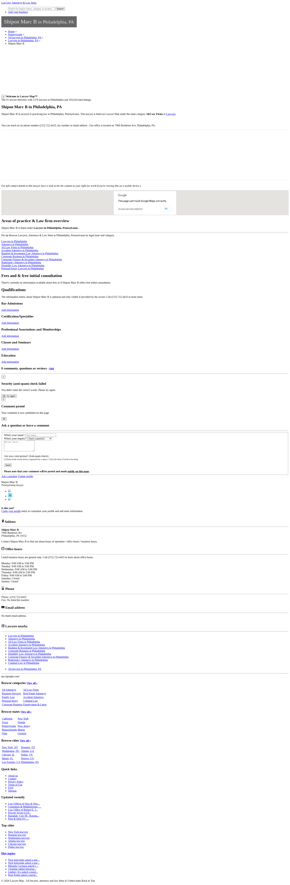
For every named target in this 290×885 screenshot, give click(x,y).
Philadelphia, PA (30, 762)
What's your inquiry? (15, 438)
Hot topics (8, 853)
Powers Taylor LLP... (19, 812)
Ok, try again (9, 396)
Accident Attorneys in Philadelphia (19, 250)
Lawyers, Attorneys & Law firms (18, 2)
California (7, 718)
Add (51, 368)
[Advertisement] (102, 71)
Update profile (25, 476)
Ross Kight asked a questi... (22, 875)
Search (60, 9)
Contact (12, 778)
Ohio (4, 733)
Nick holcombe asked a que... (23, 859)
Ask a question (9, 476)
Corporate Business (12, 704)
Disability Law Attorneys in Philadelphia (22, 265)
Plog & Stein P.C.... (18, 818)
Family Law (8, 697)
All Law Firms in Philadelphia (17, 247)
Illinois (21, 729)
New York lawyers (18, 831)
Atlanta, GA (27, 751)
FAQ (10, 787)
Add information (10, 310)
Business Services (11, 693)
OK (165, 208)
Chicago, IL (8, 754)
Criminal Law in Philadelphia (23, 663)
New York (23, 718)
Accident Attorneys (33, 697)
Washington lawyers (19, 838)
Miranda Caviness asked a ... (23, 866)
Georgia (22, 733)
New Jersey (24, 726)
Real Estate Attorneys (34, 693)
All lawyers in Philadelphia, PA (24, 37)
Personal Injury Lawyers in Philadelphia (22, 268)
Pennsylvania (15, 34)
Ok (4, 419)
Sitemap (12, 790)
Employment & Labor (34, 704)
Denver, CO (27, 758)
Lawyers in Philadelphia (14, 241)
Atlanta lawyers (16, 841)
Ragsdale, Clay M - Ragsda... (23, 815)
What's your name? (14, 435)
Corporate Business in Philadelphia (19, 256)
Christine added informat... (22, 869)
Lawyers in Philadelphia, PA (23, 40)
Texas (5, 722)
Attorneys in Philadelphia (14, 244)
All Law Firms (31, 689)
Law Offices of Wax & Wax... (24, 803)
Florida (21, 722)
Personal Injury (10, 700)
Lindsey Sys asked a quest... (23, 872)
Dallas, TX (27, 754)
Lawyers (170, 114)
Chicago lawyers (17, 844)
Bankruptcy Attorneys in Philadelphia (21, 262)
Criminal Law (30, 700)
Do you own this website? (130, 209)
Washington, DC (11, 751)
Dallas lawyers (16, 847)
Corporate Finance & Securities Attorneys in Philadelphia (31, 259)
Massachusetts (9, 729)
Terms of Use (15, 784)
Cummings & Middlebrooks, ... (24, 806)
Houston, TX (28, 747)
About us (13, 775)
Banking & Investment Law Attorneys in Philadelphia (29, 253)
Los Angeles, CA (11, 762)
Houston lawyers (17, 834)
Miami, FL (7, 758)
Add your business (18, 12)
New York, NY (10, 747)
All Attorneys (9, 689)
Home (11, 31)
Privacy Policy (15, 781)
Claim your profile (11, 511)
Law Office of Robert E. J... (23, 809)
